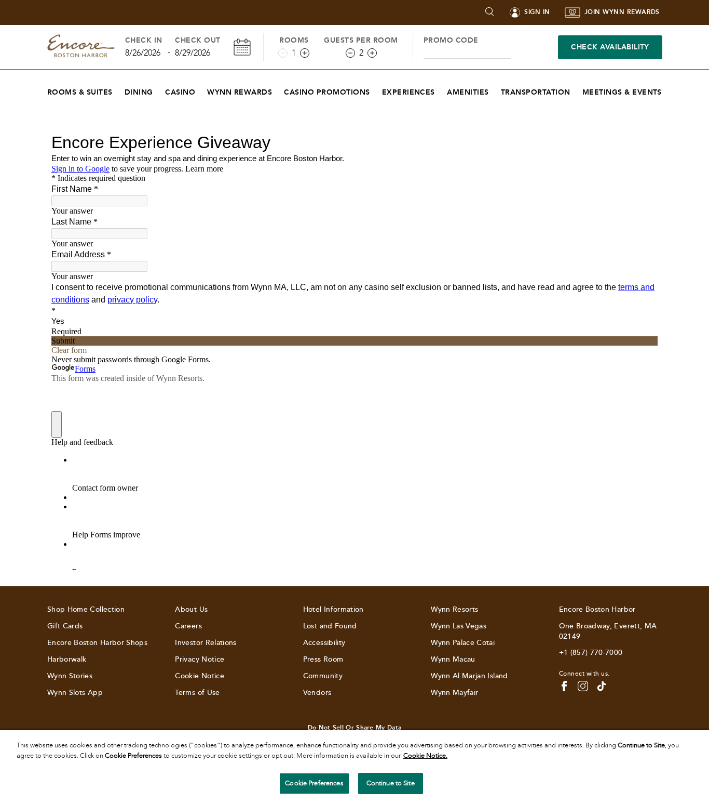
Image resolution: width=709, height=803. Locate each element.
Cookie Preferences (314, 783)
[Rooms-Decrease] (283, 53)
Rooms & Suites (80, 92)
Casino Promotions (327, 92)
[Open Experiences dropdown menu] (441, 90)
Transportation (535, 92)
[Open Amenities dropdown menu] (495, 90)
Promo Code (451, 40)
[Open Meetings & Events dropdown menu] (668, 90)
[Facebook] (564, 686)
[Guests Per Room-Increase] (372, 53)
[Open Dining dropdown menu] (159, 90)
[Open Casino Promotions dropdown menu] (376, 90)
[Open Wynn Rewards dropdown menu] (278, 90)
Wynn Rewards (239, 92)
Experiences (408, 92)
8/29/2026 (192, 53)
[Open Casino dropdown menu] (201, 90)
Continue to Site (390, 783)
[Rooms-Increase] (304, 53)
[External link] (601, 686)
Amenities (467, 92)
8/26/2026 (142, 53)
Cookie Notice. (425, 756)
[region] (354, 766)
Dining (139, 92)
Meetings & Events (622, 92)
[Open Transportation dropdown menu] (577, 90)
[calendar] (242, 47)
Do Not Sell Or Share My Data (354, 727)
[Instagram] (583, 686)
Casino (180, 92)
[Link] (81, 47)
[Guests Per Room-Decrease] (350, 53)
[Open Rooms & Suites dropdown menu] (119, 90)
